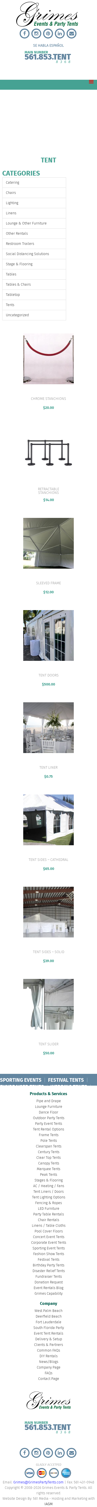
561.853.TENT (48, 56)
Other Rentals (17, 234)
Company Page (48, 1367)
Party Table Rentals (48, 1214)
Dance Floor (48, 1112)
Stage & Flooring (19, 264)
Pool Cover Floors (49, 1231)
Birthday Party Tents (48, 1265)
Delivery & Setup (48, 1339)
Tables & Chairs (18, 284)
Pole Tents (48, 1141)
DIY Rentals (48, 1356)
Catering (12, 183)
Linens (11, 213)
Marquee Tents (48, 1169)
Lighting (12, 203)
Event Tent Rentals (48, 1333)
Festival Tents (48, 1260)
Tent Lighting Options (48, 1197)
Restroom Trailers (20, 244)
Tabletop (13, 295)
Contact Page (48, 1379)
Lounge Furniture (48, 1107)
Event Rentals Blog (48, 1288)
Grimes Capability (48, 1294)
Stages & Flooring (49, 1180)
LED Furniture (48, 1209)
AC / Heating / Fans (48, 1186)
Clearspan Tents (48, 1146)
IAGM (48, 1504)
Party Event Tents (48, 1124)
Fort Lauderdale (48, 1322)
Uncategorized (17, 315)
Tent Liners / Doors (48, 1192)
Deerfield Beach (49, 1316)
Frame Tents (48, 1135)
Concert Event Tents (48, 1237)
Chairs (11, 193)
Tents (10, 305)
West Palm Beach (48, 1311)
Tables (11, 274)
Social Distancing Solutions (27, 254)
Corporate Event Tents (48, 1243)
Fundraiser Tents (48, 1277)
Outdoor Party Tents (48, 1118)
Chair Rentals (48, 1220)
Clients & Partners (48, 1345)
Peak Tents (48, 1175)
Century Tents (48, 1152)
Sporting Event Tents (48, 1248)
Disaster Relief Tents (48, 1271)
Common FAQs (48, 1350)
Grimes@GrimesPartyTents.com (38, 1482)
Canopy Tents (48, 1163)
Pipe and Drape (48, 1101)
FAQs (48, 1373)
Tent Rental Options (48, 1129)
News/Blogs (48, 1362)
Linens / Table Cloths (48, 1226)
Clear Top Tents (48, 1158)
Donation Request (49, 1282)
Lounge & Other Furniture (26, 223)
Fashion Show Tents (48, 1254)
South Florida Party (48, 1328)
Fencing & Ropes (48, 1203)
